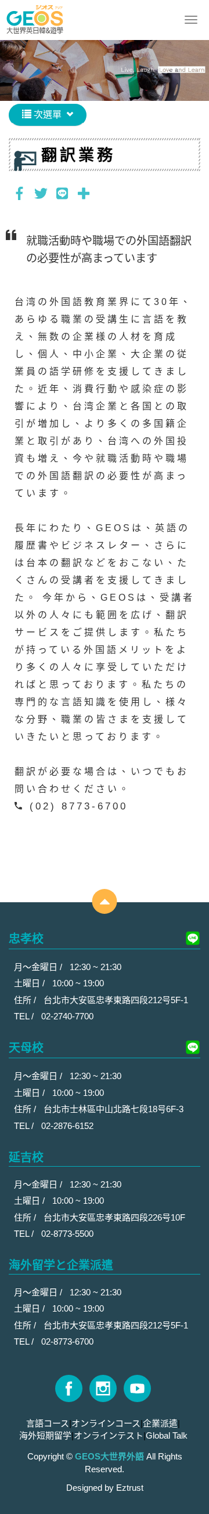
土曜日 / (30, 983)
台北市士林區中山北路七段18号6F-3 (113, 1109)
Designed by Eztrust (104, 1488)
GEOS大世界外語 (35, 20)
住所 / (26, 1000)
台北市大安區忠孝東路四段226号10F (114, 1217)
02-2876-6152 (67, 1126)
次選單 (46, 114)
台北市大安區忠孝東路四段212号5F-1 (116, 1000)
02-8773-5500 (67, 1234)
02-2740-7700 (67, 1016)
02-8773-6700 (67, 1341)
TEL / (25, 1016)
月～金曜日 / (39, 967)
